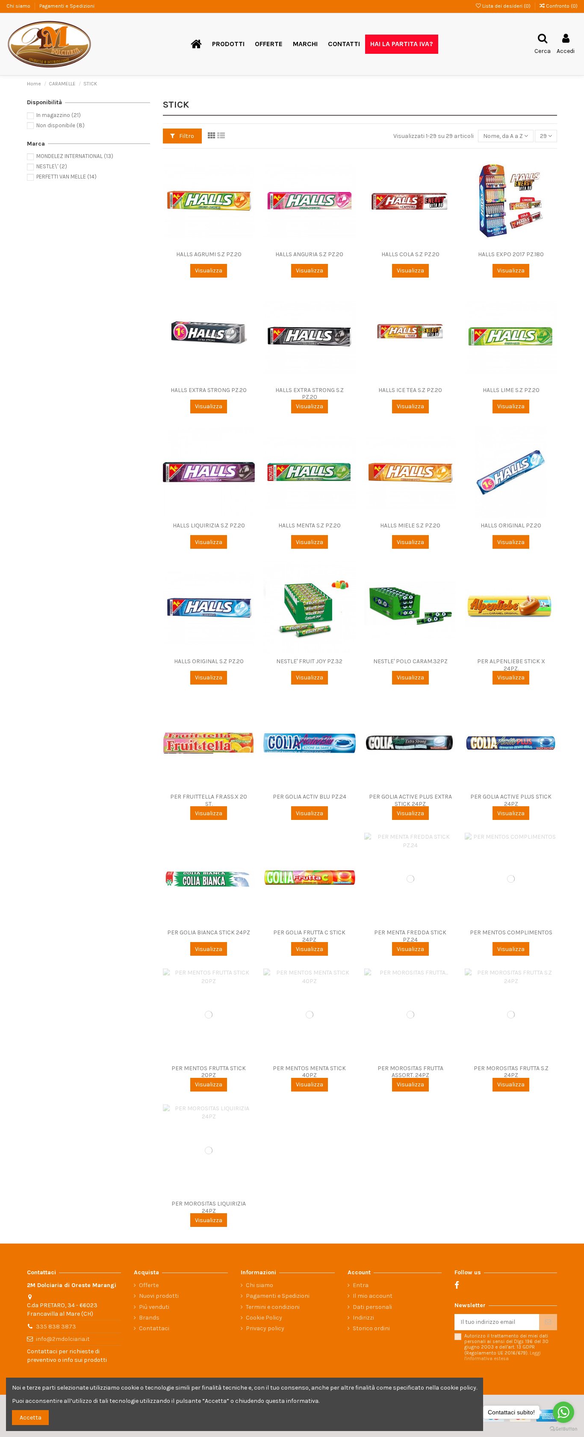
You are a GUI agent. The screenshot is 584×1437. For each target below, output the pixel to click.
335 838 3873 (56, 1326)
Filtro (186, 136)
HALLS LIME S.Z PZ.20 (511, 390)
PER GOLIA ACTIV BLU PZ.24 (309, 796)
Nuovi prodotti (159, 1295)
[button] (228, 44)
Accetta (30, 1417)
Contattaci (154, 1328)
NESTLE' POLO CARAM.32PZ (410, 661)
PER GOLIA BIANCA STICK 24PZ (208, 932)
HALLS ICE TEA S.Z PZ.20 (410, 390)
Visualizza (208, 270)
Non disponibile (60, 125)
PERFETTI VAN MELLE (66, 176)
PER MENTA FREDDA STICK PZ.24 (410, 936)
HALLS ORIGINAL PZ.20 (511, 525)
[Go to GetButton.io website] (563, 1428)
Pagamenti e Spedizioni (66, 6)
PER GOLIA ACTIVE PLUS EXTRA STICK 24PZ (410, 800)
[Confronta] (248, 182)
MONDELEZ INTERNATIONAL (74, 156)
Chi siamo (19, 6)
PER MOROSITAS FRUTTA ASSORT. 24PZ (410, 1072)
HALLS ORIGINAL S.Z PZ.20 (209, 661)
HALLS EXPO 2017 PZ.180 (511, 254)
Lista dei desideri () (506, 6)
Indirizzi (363, 1317)
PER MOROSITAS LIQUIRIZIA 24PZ (208, 1207)
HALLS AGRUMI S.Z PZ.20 (209, 254)
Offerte (149, 1285)
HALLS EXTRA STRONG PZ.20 (209, 390)
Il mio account (372, 1295)
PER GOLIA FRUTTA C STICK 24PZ (309, 936)
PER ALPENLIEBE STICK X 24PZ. (511, 665)
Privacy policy (265, 1328)
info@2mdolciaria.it (63, 1339)
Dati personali (372, 1307)
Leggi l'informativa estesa (502, 1355)
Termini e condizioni (273, 1307)
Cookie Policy (264, 1317)
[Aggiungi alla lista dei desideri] (248, 167)
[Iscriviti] (548, 1322)
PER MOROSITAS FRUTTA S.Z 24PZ (511, 1072)
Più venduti (154, 1307)
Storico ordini (371, 1328)
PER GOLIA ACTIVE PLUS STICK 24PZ (511, 800)
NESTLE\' (51, 166)
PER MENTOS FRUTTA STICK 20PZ (208, 1072)
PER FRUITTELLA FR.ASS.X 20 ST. (208, 800)
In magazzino (58, 115)
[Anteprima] (248, 197)
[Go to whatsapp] (563, 1412)
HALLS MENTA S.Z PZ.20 (309, 525)
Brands (149, 1317)
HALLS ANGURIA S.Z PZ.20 (309, 254)
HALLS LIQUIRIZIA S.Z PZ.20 (209, 525)
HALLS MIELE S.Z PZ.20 (410, 525)
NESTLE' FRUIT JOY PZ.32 (309, 661)
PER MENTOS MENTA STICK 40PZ (309, 1072)
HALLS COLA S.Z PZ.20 (410, 254)
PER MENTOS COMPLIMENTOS (511, 932)
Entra (361, 1285)
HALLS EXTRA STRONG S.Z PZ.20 (309, 393)
